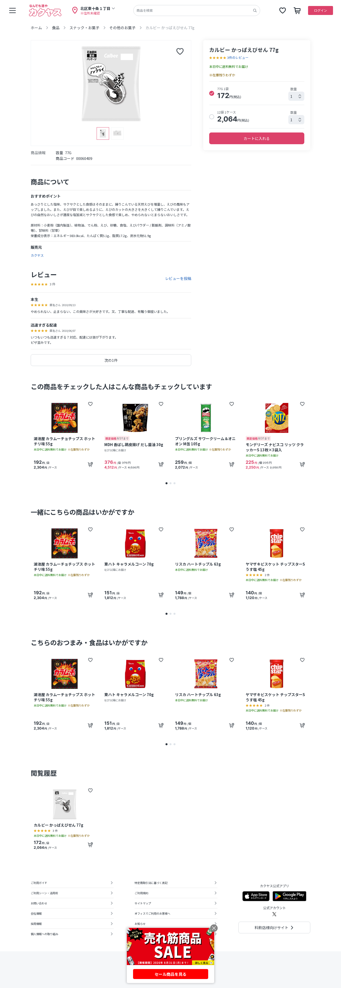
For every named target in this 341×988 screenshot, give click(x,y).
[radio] (211, 93)
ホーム (36, 27)
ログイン (320, 10)
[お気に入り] (282, 10)
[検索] (255, 10)
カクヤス (37, 255)
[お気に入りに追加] (180, 51)
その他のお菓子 (122, 27)
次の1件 (111, 360)
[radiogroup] (256, 105)
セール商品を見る (170, 974)
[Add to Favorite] (90, 404)
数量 (293, 89)
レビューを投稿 (178, 278)
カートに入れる (257, 138)
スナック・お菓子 (84, 27)
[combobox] (296, 96)
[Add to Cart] (90, 465)
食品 (55, 27)
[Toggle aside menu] (12, 10)
